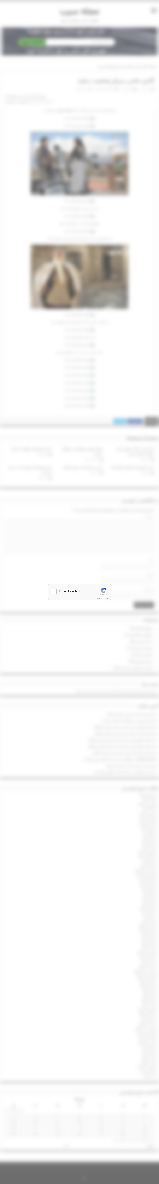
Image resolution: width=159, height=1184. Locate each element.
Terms (106, 598)
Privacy (99, 598)
